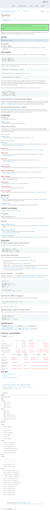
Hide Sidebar (5, 393)
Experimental (13, 384)
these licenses (18, 503)
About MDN (23, 503)
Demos (37, 6)
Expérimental (23, 384)
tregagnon (16, 387)
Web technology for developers (10, 10)
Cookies (33, 503)
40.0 (22, 350)
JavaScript (19, 10)
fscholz (20, 387)
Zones (13, 6)
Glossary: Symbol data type (9, 374)
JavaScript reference (26, 10)
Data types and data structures (10, 377)
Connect (43, 6)
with (38, 177)
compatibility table (30, 26)
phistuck (26, 387)
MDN (2, 10)
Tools (31, 6)
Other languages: (4, 509)
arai (32, 387)
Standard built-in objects (5, 11)
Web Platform (22, 6)
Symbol (18, 384)
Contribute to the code (39, 503)
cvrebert (29, 387)
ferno (13, 387)
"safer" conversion (12, 268)
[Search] (48, 6)
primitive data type (30, 33)
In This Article (5, 20)
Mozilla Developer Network (5, 2)
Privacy (30, 503)
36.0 (22, 343)
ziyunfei (22, 387)
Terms (27, 503)
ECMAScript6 (7, 384)
